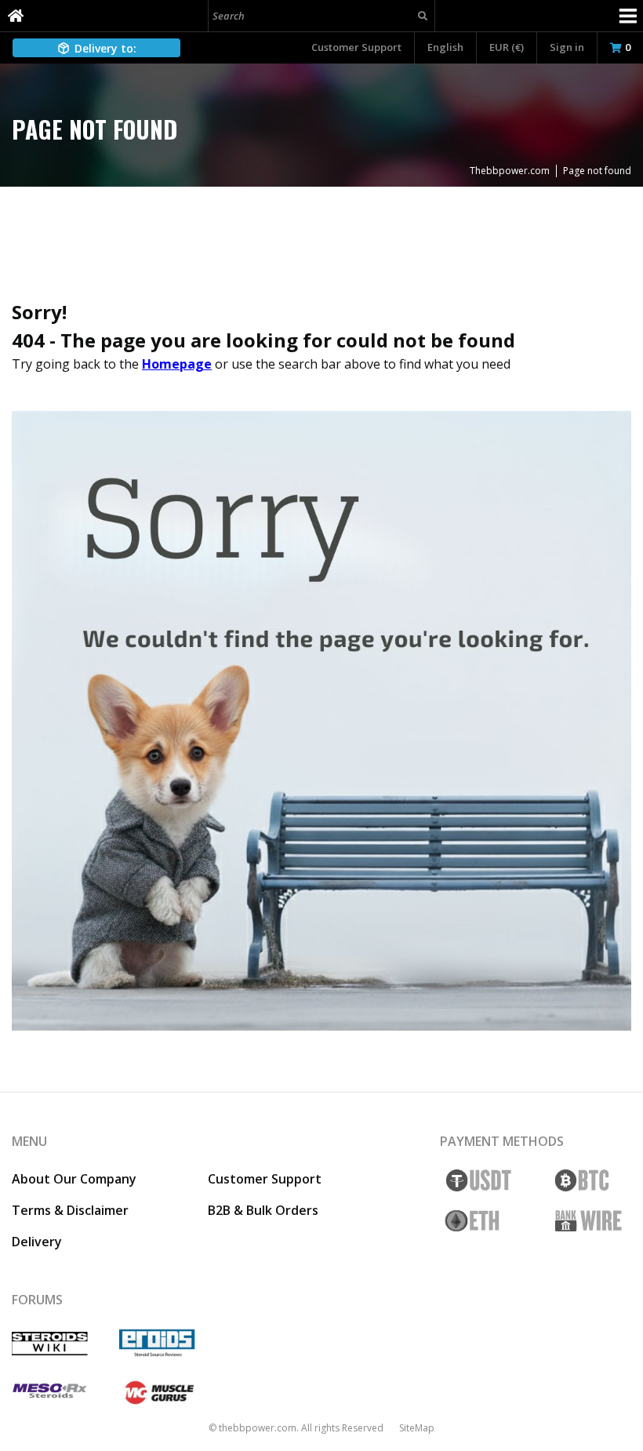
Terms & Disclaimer (70, 1210)
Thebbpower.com (510, 171)
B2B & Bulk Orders (263, 1210)
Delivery (37, 1241)
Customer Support (356, 47)
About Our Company (74, 1178)
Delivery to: (105, 48)
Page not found (597, 171)
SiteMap (416, 1428)
